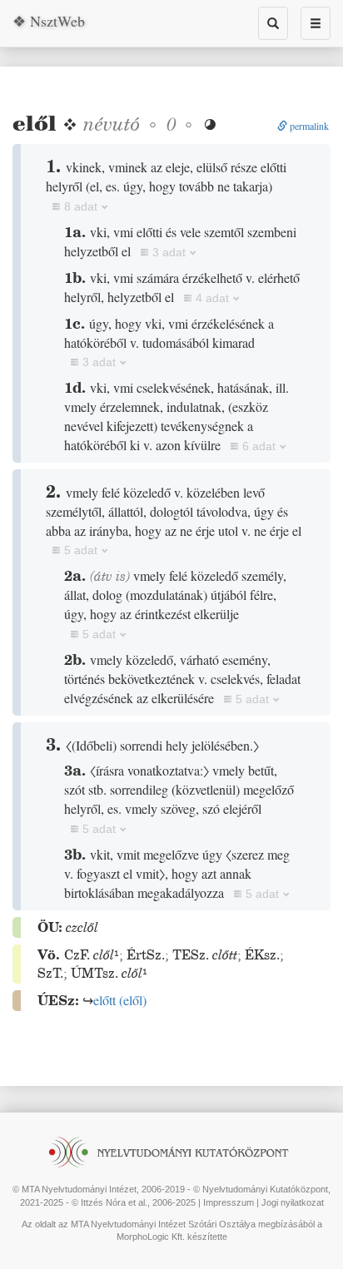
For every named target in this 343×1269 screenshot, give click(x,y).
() (120, 1000)
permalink (308, 125)
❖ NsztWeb (48, 21)
